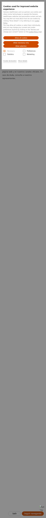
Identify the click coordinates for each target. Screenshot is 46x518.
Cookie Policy (33, 32)
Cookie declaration (10, 61)
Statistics (10, 54)
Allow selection (21, 46)
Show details (22, 61)
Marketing (30, 54)
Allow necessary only (21, 43)
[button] (42, 508)
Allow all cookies (21, 38)
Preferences (31, 51)
